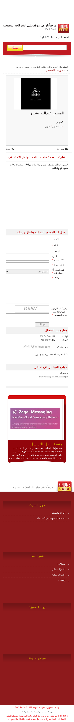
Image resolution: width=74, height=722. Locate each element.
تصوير (18, 67)
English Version (47, 37)
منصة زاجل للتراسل (46, 444)
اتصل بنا (60, 149)
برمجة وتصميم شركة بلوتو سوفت (37, 711)
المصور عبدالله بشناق (56, 70)
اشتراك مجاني (58, 569)
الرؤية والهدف (58, 512)
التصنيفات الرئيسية (41, 67)
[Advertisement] (37, 12)
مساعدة (61, 563)
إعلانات (61, 580)
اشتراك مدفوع (58, 574)
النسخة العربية (62, 37)
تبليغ (8, 149)
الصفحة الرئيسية (60, 67)
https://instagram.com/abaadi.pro (53, 376)
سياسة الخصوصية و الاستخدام (51, 518)
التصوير (26, 67)
